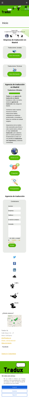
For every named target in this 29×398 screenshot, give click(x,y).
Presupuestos (14, 188)
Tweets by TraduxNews (8, 353)
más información (14, 55)
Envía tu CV (14, 157)
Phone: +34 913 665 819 (8, 340)
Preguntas (14, 173)
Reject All (14, 395)
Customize (14, 391)
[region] (14, 386)
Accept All (14, 387)
